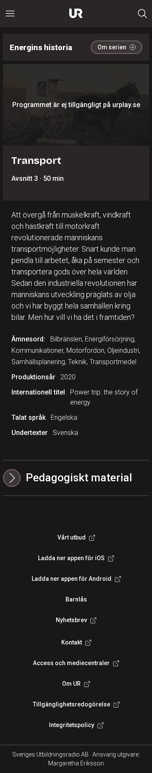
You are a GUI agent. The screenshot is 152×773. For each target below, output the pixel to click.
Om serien (112, 47)
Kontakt (71, 642)
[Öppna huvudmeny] (10, 13)
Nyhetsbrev (71, 620)
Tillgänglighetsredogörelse (71, 704)
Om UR (71, 683)
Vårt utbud (71, 537)
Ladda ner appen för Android (71, 578)
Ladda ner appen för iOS (71, 558)
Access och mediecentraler (71, 663)
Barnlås (76, 599)
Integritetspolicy (71, 725)
